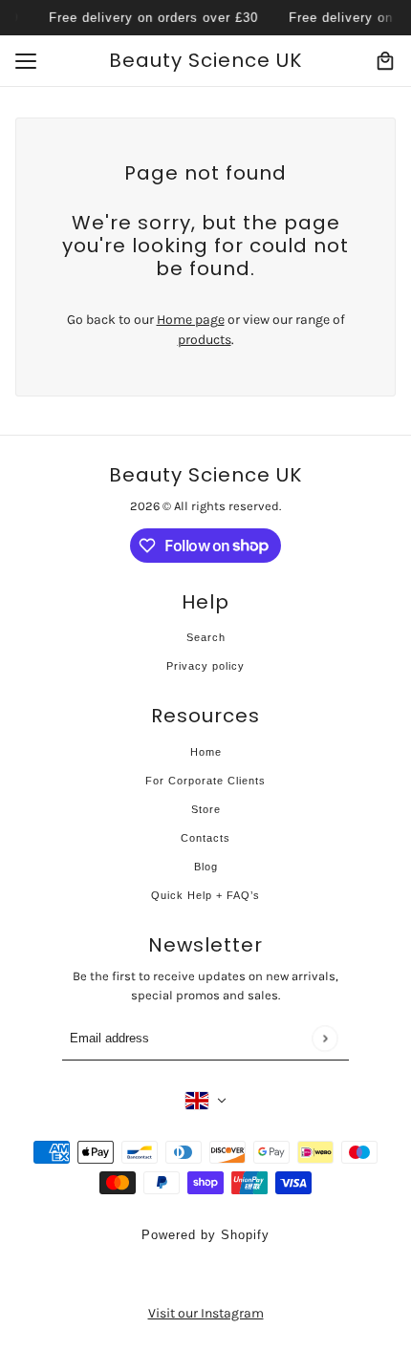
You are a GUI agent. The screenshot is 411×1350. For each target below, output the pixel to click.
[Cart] (385, 61)
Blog (206, 866)
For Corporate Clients (205, 780)
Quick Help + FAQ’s (205, 895)
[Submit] (324, 1038)
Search (206, 637)
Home (206, 752)
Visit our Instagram (206, 1313)
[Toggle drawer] (25, 61)
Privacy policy (205, 666)
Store (206, 809)
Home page (191, 319)
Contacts (205, 838)
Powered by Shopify (205, 1235)
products (204, 340)
